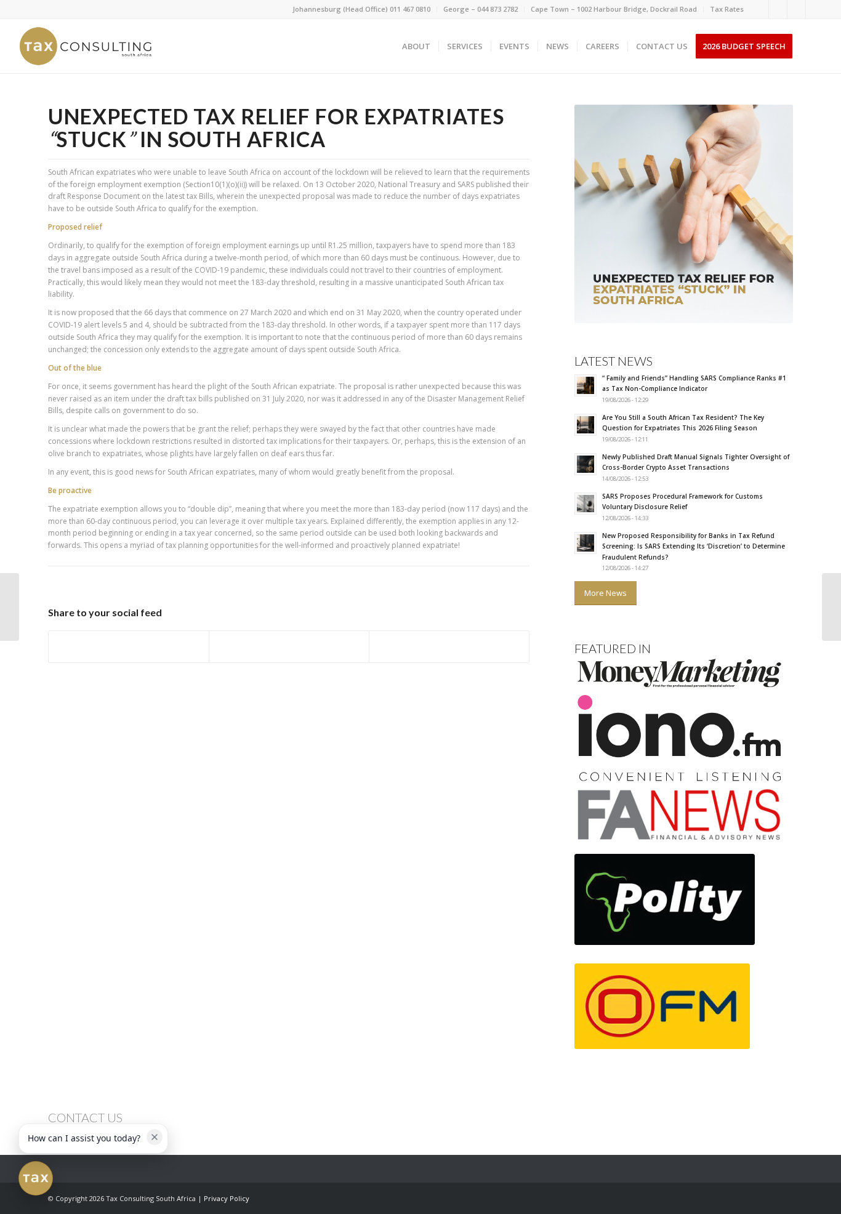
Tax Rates (727, 9)
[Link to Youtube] (815, 9)
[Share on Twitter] (289, 646)
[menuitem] (361, 9)
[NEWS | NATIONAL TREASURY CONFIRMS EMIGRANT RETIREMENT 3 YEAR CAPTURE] (9, 607)
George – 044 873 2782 (480, 9)
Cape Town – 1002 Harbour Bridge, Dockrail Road (614, 9)
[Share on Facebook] (129, 646)
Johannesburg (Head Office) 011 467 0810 (361, 9)
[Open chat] (35, 1178)
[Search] (812, 46)
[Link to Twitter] (796, 9)
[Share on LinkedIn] (449, 646)
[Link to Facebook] (759, 9)
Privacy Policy (226, 1198)
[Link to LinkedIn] (778, 9)
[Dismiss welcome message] (155, 1137)
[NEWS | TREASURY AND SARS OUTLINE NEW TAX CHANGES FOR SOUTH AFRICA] (831, 607)
